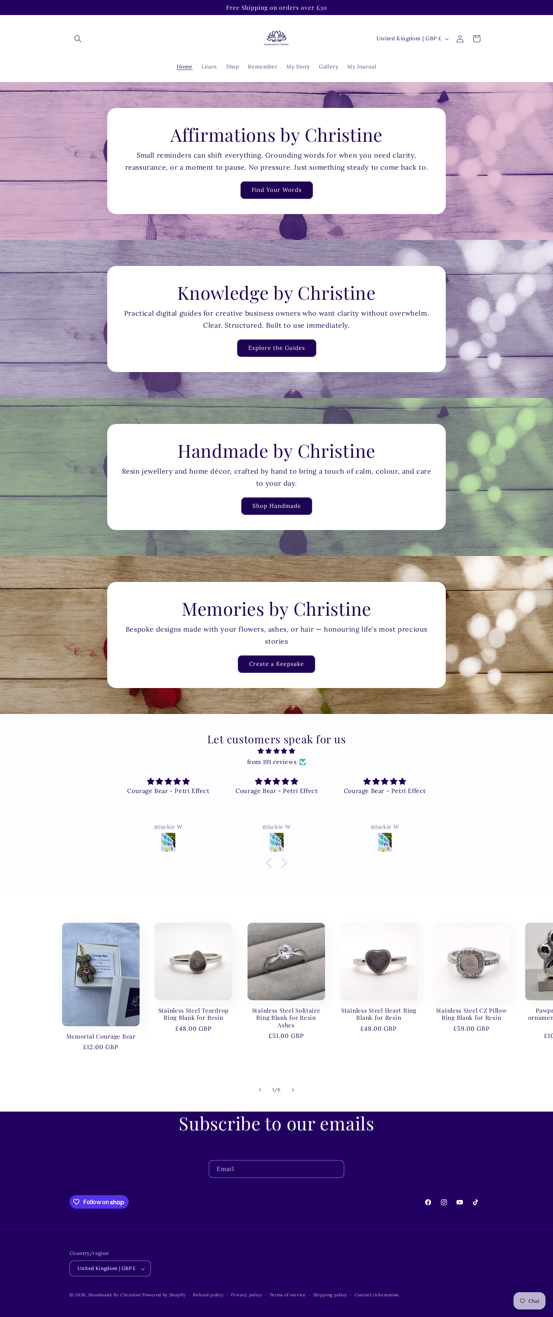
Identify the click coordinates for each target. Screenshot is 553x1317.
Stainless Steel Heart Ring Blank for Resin (378, 1014)
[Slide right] (293, 1090)
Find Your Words (277, 190)
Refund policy (208, 1294)
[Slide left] (260, 1090)
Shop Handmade (276, 506)
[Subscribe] (335, 1169)
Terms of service (288, 1294)
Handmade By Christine (115, 1295)
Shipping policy (330, 1294)
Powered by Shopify (164, 1295)
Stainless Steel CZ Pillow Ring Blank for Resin (471, 1014)
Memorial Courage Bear (101, 1036)
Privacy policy (246, 1294)
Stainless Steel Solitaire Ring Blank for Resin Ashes (286, 1017)
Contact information (377, 1294)
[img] (276, 751)
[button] (78, 38)
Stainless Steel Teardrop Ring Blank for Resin (193, 1014)
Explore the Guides (276, 348)
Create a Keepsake (276, 664)
